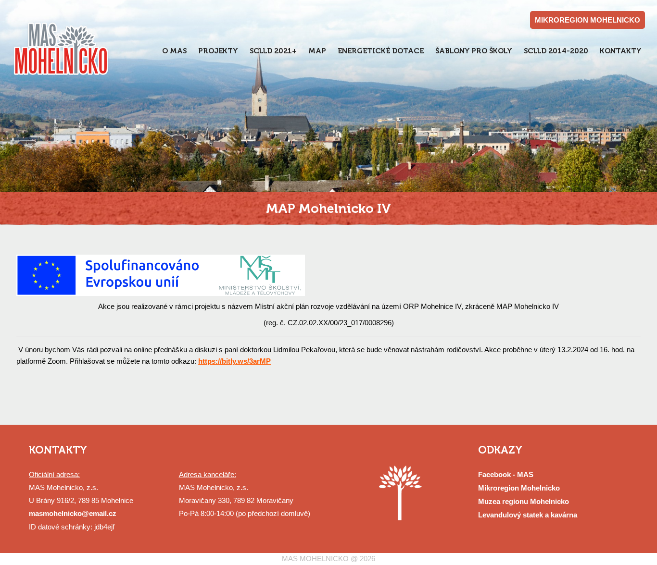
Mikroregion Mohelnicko (519, 488)
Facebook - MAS (505, 474)
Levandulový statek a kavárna (527, 515)
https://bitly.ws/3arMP (234, 361)
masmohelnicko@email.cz (72, 513)
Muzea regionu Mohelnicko (523, 501)
